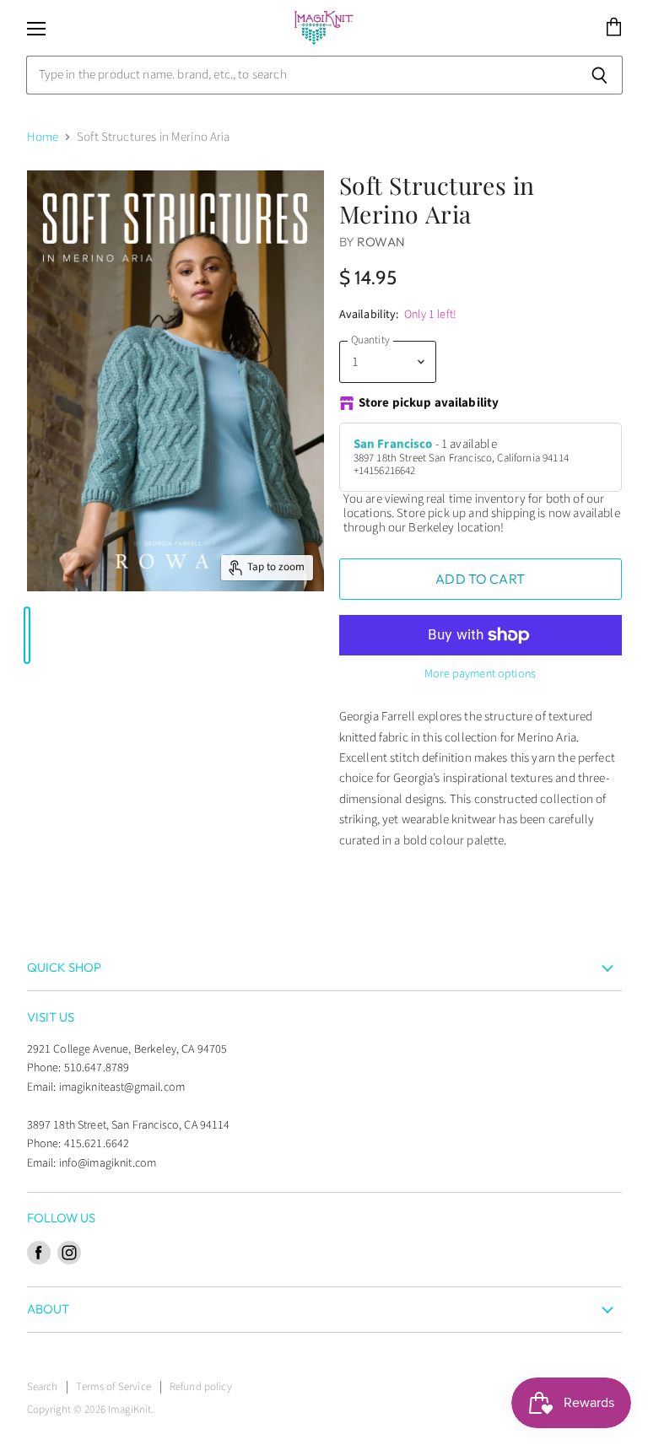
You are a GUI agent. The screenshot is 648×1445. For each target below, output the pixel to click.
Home (43, 137)
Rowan (381, 242)
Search (42, 1386)
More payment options (480, 674)
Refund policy (201, 1386)
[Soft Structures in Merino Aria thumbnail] (27, 635)
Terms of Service (113, 1386)
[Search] (600, 75)
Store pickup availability (429, 404)
